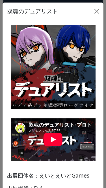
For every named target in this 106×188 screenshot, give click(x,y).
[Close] (96, 11)
